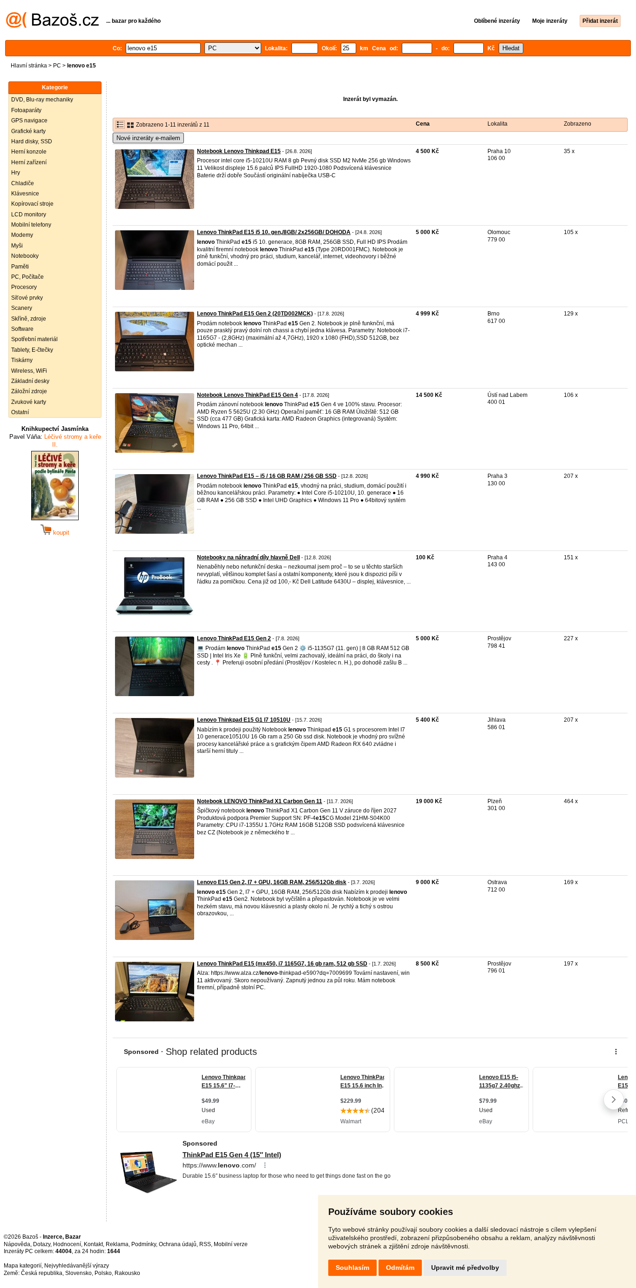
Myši (17, 245)
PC (57, 65)
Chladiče (22, 183)
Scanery (21, 308)
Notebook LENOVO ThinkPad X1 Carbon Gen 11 (259, 801)
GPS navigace (29, 120)
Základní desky (30, 381)
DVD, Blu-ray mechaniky (42, 99)
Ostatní (20, 412)
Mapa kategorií (22, 1265)
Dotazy (41, 1244)
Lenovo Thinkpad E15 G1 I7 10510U (244, 720)
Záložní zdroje (29, 391)
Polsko (103, 1273)
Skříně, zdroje (28, 318)
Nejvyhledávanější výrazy (76, 1265)
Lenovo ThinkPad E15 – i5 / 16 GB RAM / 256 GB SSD (267, 476)
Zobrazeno (577, 124)
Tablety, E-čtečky (32, 350)
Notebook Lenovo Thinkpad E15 (239, 151)
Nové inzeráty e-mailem (148, 137)
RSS (205, 1244)
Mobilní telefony (31, 224)
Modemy (22, 235)
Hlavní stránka (29, 65)
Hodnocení (67, 1244)
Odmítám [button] (400, 1267)
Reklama (117, 1244)
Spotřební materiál (34, 339)
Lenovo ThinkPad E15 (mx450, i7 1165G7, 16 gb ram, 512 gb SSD (282, 963)
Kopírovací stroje (32, 204)
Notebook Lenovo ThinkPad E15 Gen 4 (247, 395)
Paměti (20, 266)
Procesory (24, 287)
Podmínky (143, 1244)
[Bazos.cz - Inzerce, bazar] (52, 26)
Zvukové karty (28, 402)
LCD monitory (28, 214)
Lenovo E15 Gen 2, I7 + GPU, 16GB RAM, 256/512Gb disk (271, 882)
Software (22, 329)
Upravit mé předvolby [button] (465, 1267)
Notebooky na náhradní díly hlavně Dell (248, 557)
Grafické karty (28, 131)
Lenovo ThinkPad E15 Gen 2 (234, 638)
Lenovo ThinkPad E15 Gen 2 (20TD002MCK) (255, 313)
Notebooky (25, 256)
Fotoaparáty (26, 110)
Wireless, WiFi (29, 371)
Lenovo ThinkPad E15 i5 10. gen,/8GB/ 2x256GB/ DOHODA (274, 232)
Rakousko (127, 1273)
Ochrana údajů (177, 1244)
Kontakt (93, 1244)
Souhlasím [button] (352, 1267)
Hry (15, 172)
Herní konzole (29, 151)
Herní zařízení (29, 162)
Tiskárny (22, 360)
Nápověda (17, 1244)
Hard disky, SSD (31, 141)
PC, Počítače (27, 277)
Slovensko (78, 1273)
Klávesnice (25, 193)
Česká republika (41, 1273)
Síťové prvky (27, 298)
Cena (423, 124)
